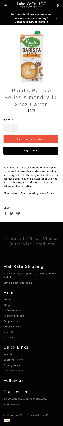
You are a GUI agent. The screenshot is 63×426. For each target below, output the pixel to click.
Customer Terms (13, 359)
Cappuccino (10, 321)
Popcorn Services (13, 315)
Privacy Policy (11, 365)
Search (7, 354)
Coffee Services (12, 310)
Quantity (8, 120)
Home (7, 299)
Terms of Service (13, 370)
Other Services (12, 326)
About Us (8, 332)
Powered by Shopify (39, 415)
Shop (6, 305)
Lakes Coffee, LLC (20, 415)
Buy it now (31, 150)
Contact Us (10, 337)
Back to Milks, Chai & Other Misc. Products (33, 241)
